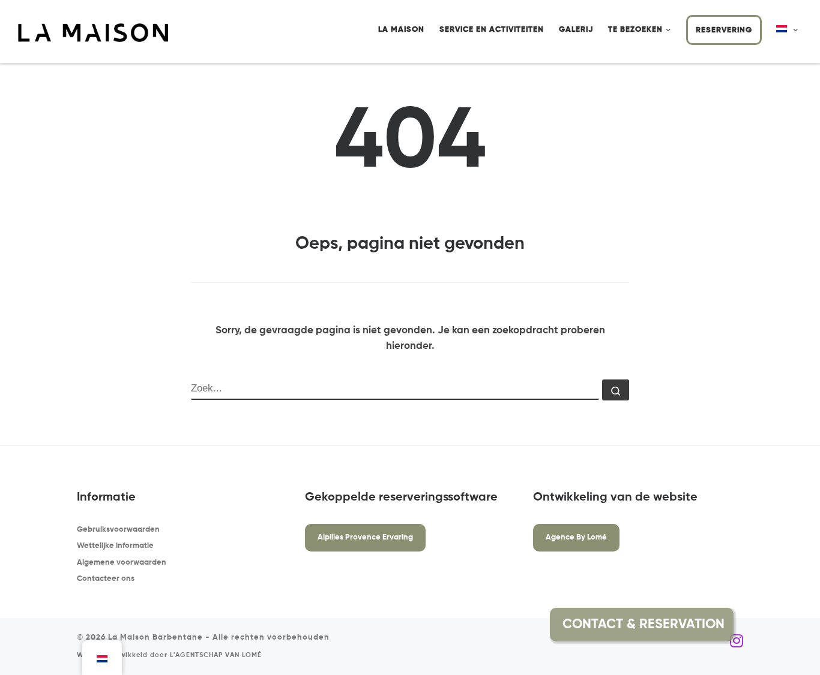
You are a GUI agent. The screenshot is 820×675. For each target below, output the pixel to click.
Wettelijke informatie (115, 546)
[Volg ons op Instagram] (736, 641)
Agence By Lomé (576, 537)
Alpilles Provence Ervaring (365, 537)
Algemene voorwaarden (121, 562)
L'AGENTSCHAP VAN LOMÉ (216, 655)
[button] (762, 624)
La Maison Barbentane (155, 637)
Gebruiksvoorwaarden (118, 530)
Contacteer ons (105, 579)
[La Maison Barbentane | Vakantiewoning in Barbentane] (93, 32)
